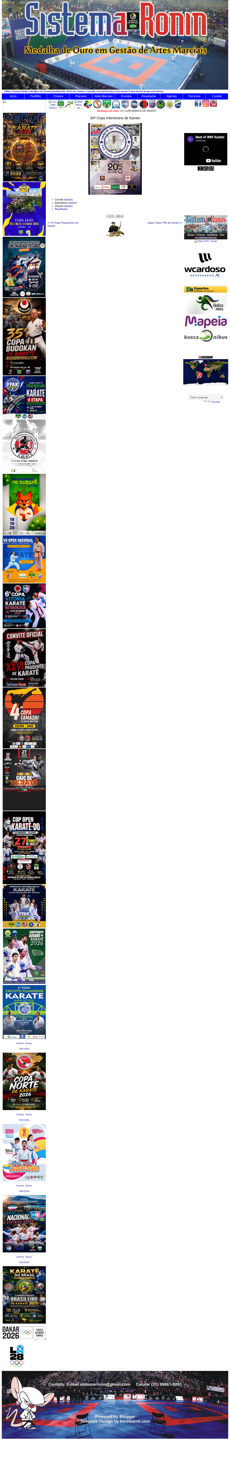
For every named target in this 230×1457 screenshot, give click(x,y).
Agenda (172, 96)
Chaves (58, 96)
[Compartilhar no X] (115, 216)
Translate (215, 402)
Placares (81, 96)
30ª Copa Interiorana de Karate (115, 118)
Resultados (149, 96)
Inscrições (24, 1048)
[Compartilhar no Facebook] (118, 216)
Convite (20, 1043)
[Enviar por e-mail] (108, 216)
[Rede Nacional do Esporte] (205, 313)
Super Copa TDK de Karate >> (165, 222)
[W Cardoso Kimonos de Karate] (205, 285)
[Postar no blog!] (111, 216)
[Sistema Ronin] (205, 238)
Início (13, 96)
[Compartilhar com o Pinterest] (122, 216)
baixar (29, 1043)
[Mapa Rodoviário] (205, 328)
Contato (217, 96)
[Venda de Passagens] (205, 341)
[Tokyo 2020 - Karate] (206, 241)
